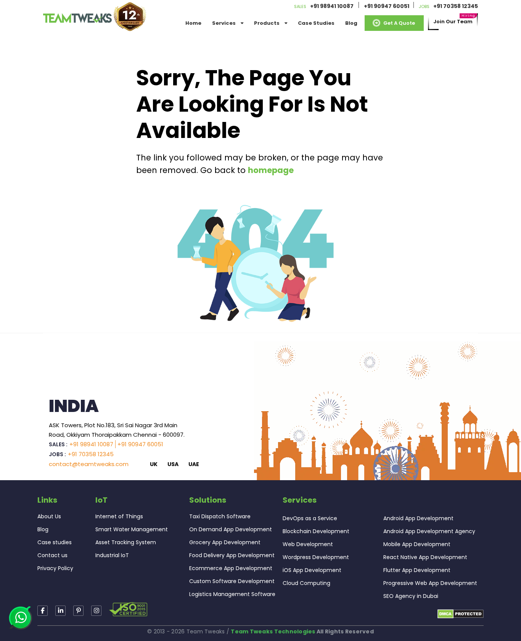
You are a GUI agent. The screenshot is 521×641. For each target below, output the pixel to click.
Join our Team (453, 21)
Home (193, 23)
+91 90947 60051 (386, 6)
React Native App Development (425, 557)
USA (172, 464)
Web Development (308, 544)
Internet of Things (119, 516)
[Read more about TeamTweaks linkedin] (60, 611)
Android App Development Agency (429, 531)
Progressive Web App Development (430, 583)
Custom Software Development (232, 581)
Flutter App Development (416, 570)
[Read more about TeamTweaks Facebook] (42, 611)
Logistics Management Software (232, 594)
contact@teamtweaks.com (89, 464)
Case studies (54, 542)
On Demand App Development (230, 529)
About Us (49, 516)
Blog (351, 23)
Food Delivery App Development (232, 555)
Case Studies (316, 23)
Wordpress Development (316, 557)
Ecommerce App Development (230, 568)
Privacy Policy (55, 568)
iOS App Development (312, 570)
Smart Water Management (131, 529)
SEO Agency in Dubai (410, 596)
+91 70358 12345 (455, 6)
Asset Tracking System (125, 542)
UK (154, 464)
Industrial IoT (112, 555)
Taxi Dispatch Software (220, 516)
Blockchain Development (316, 531)
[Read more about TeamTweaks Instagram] (78, 611)
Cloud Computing (306, 583)
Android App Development (418, 518)
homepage (271, 170)
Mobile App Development (416, 544)
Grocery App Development (224, 542)
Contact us (52, 555)
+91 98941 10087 (332, 6)
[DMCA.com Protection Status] (460, 613)
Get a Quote (399, 23)
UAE (193, 464)
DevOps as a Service (310, 518)
